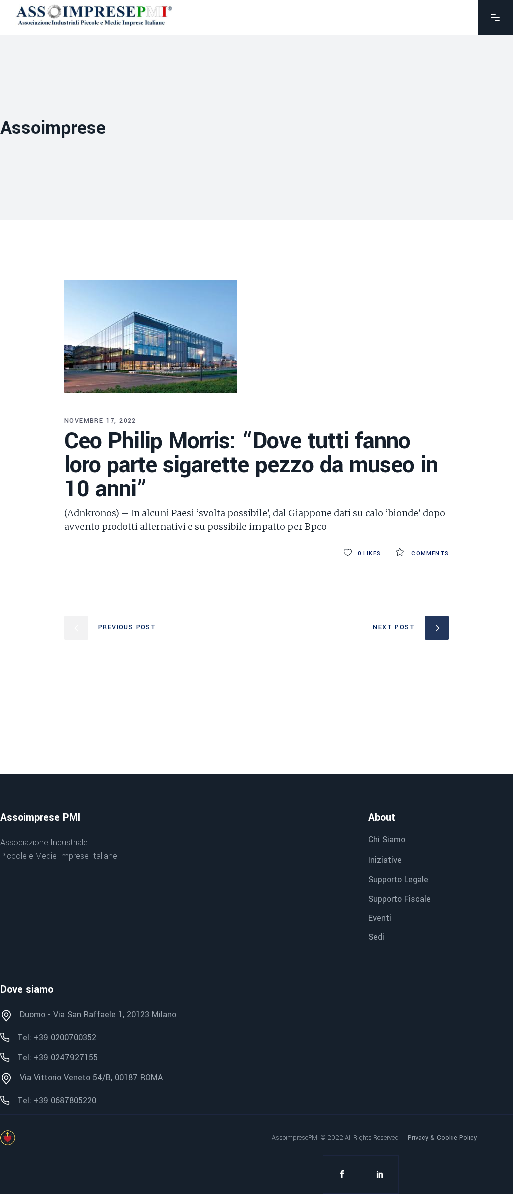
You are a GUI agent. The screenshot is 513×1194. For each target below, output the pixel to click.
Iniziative (385, 860)
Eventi (379, 918)
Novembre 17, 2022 (100, 420)
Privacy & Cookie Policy (442, 1137)
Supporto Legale (398, 879)
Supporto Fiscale (399, 899)
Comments (429, 553)
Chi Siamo (386, 839)
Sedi (376, 937)
